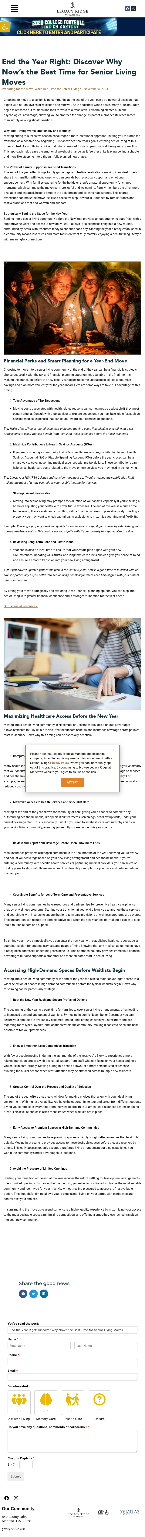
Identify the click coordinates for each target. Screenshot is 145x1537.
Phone (13, 1355)
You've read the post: (23, 1323)
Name (13, 1339)
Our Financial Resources (21, 606)
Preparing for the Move (17, 89)
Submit (16, 1476)
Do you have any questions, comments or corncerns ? (48, 1427)
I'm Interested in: (20, 1386)
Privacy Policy (59, 763)
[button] (5, 27)
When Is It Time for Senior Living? (58, 89)
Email (13, 1371)
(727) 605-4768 (13, 1529)
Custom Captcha (21, 1458)
